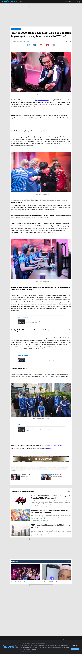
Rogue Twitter (45, 418)
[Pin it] (47, 45)
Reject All (74, 645)
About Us (20, 639)
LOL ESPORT (34, 468)
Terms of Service (38, 639)
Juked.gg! (49, 448)
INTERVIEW (13, 467)
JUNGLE (66, 467)
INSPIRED (54, 467)
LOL (30, 468)
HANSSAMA (50, 467)
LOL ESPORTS (39, 468)
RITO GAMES (52, 468)
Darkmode (66, 1)
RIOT (48, 468)
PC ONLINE (26, 467)
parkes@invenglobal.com (57, 476)
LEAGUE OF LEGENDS (22, 468)
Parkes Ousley (54, 474)
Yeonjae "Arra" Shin (25, 474)
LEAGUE (16, 468)
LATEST (21, 1)
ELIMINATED (31, 467)
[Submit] (41, 45)
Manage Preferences (25, 651)
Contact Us (28, 639)
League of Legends (20, 470)
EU (34, 467)
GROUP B (40, 467)
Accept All (74, 649)
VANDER (60, 468)
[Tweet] (28, 45)
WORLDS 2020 (13, 470)
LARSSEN (12, 468)
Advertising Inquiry (59, 639)
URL (54, 45)
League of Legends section (54, 445)
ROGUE (56, 468)
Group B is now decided (41, 100)
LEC (27, 468)
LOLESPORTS (44, 468)
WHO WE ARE (14, 1)
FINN (37, 467)
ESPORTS (17, 467)
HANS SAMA (45, 467)
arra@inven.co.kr (25, 476)
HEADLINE (21, 467)
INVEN (63, 467)
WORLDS (64, 468)
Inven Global (5, 1)
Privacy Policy (48, 639)
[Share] (34, 45)
